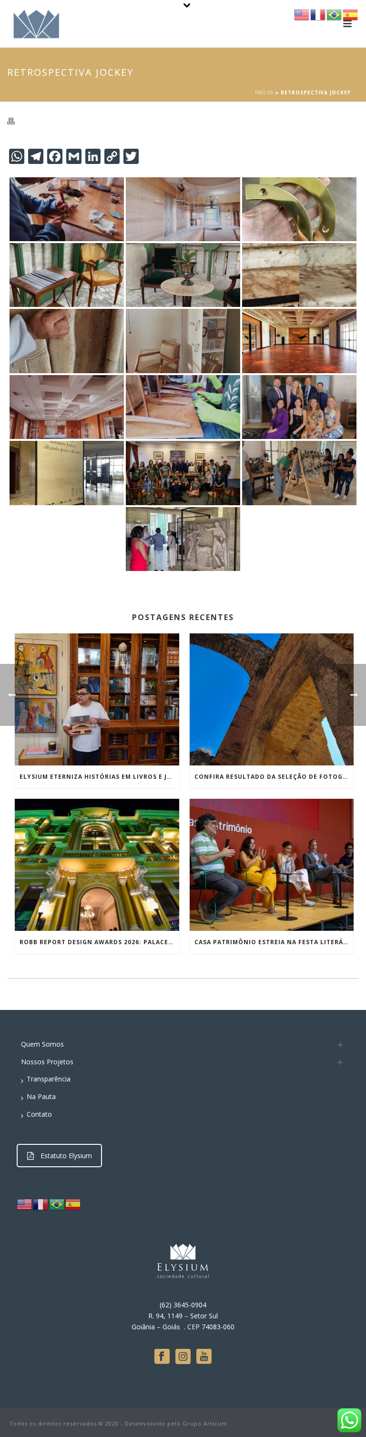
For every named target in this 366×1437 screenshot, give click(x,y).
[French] (41, 1203)
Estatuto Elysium (66, 1155)
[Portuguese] (57, 1203)
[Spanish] (73, 1203)
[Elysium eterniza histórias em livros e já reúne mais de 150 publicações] (97, 699)
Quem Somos (42, 1044)
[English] (25, 1203)
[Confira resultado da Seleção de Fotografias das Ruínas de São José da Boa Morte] (272, 699)
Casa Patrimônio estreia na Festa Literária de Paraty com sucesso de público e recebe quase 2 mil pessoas (274, 942)
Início (264, 92)
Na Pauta (41, 1096)
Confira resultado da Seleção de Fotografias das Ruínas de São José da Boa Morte (274, 777)
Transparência (49, 1078)
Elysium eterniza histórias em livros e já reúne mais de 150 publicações (99, 777)
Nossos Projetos (47, 1061)
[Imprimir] (15, 120)
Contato (39, 1114)
